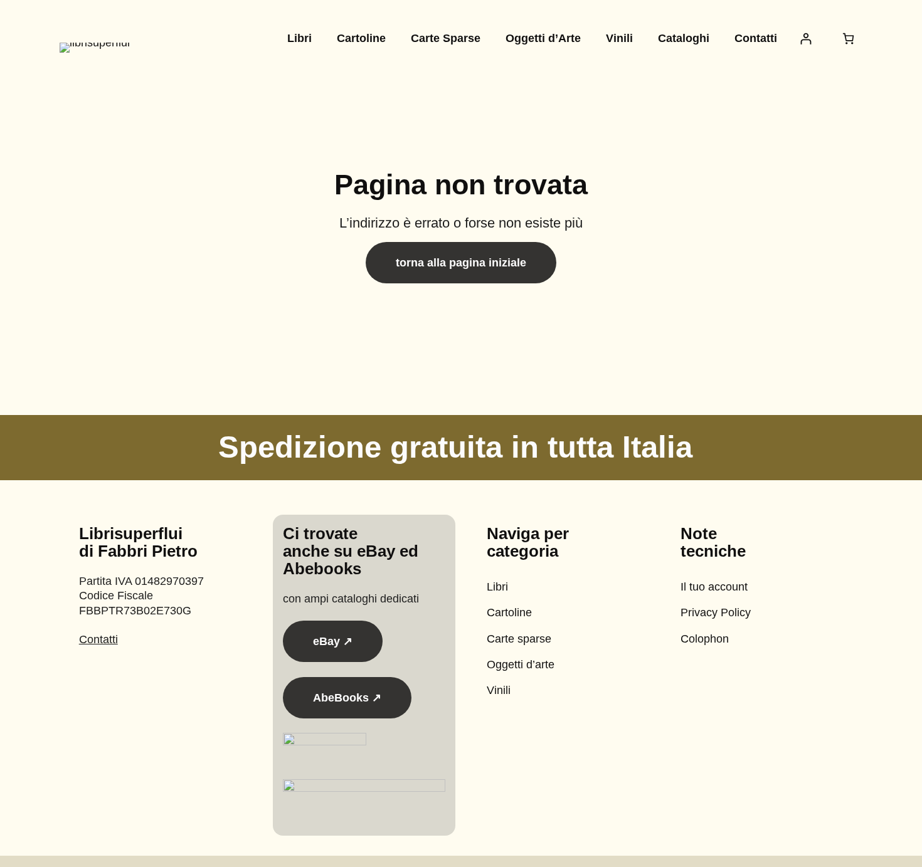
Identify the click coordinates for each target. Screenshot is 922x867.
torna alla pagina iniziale (461, 262)
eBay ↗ (332, 641)
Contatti (98, 639)
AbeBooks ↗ (347, 697)
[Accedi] (806, 38)
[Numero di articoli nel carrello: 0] (848, 38)
